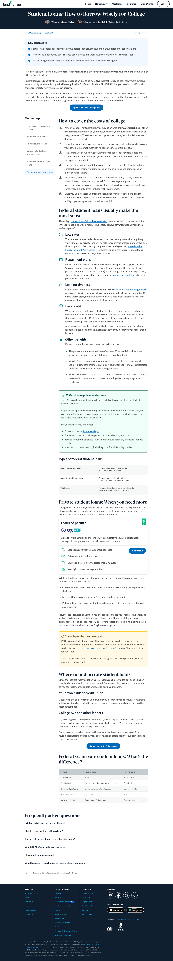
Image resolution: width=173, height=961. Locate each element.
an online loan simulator (121, 274)
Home (27, 873)
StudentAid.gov (91, 431)
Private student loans (37, 143)
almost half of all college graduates (89, 221)
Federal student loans (37, 136)
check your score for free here (100, 648)
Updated (117, 22)
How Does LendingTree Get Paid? (39, 33)
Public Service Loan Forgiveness (129, 289)
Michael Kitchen (67, 22)
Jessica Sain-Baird (99, 22)
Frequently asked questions (40, 172)
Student (36, 873)
